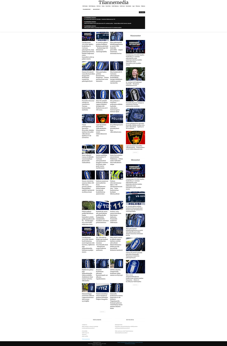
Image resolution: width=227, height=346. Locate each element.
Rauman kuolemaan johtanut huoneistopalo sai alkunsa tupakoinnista (102, 274)
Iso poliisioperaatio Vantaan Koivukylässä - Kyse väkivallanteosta (116, 128)
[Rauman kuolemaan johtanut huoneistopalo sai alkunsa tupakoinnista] (102, 263)
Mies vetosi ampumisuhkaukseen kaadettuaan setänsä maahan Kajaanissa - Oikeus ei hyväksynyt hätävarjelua (134, 278)
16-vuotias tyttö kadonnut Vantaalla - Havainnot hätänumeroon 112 (134, 83)
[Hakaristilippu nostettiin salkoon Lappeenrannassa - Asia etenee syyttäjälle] (88, 287)
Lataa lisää (102, 311)
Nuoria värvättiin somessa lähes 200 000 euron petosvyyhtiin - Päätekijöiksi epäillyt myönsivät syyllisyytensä (88, 186)
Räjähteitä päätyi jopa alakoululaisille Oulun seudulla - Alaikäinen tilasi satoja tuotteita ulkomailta (87, 275)
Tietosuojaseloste (86, 339)
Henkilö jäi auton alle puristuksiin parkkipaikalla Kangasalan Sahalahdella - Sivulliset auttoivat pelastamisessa (102, 217)
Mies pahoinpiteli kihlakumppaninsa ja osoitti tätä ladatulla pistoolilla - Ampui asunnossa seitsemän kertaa (134, 232)
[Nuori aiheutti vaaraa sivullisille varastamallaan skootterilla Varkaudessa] (88, 149)
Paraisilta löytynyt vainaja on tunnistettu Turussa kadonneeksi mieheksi (135, 104)
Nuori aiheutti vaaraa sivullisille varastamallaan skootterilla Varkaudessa (88, 158)
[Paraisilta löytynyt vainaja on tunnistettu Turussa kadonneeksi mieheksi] (88, 94)
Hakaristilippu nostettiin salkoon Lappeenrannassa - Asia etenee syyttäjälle (88, 297)
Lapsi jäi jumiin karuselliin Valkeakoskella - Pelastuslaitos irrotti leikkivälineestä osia (101, 130)
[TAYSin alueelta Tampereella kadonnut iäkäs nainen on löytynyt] (116, 263)
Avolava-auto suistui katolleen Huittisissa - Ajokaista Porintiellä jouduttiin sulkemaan (115, 217)
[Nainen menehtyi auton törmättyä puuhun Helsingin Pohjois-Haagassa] (102, 287)
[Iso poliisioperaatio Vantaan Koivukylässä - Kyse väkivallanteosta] (116, 118)
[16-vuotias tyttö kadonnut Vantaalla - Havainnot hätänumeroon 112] (135, 74)
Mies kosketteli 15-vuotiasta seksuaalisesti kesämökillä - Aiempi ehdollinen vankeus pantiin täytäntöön (116, 77)
